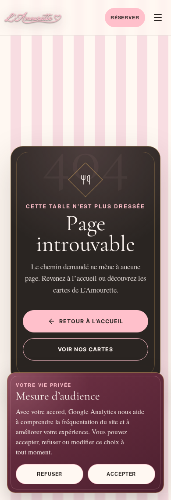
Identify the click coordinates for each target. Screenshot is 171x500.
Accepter (121, 473)
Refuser (49, 473)
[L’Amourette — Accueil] (33, 18)
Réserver (124, 17)
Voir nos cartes (86, 349)
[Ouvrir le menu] (157, 17)
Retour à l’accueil (91, 321)
